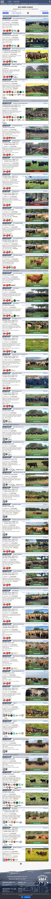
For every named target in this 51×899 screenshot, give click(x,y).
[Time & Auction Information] (37, 9)
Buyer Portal (4, 4)
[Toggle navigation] (50, 1)
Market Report (24, 4)
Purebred (11, 4)
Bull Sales (17, 4)
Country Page (16, 1)
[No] (49, 895)
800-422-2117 (23, 876)
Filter (4, 13)
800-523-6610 (21, 879)
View (44, 13)
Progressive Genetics (33, 4)
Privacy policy (27, 897)
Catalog (9, 1)
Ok (22, 897)
